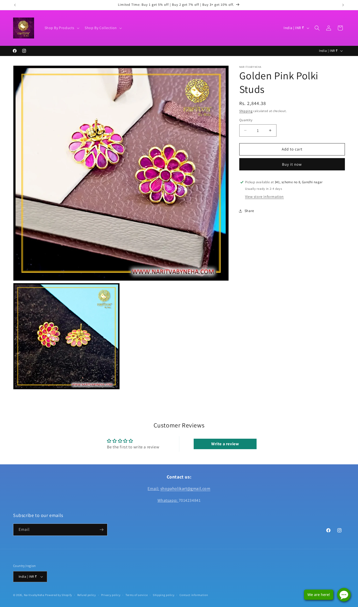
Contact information (194, 595)
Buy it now (292, 164)
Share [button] (249, 210)
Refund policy (86, 595)
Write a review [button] (225, 444)
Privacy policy (111, 595)
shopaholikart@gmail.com (185, 488)
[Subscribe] (101, 530)
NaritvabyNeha (34, 595)
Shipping (246, 111)
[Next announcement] (343, 5)
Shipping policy (164, 595)
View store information (264, 196)
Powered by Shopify (58, 595)
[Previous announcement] (15, 5)
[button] (61, 27)
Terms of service (137, 595)
